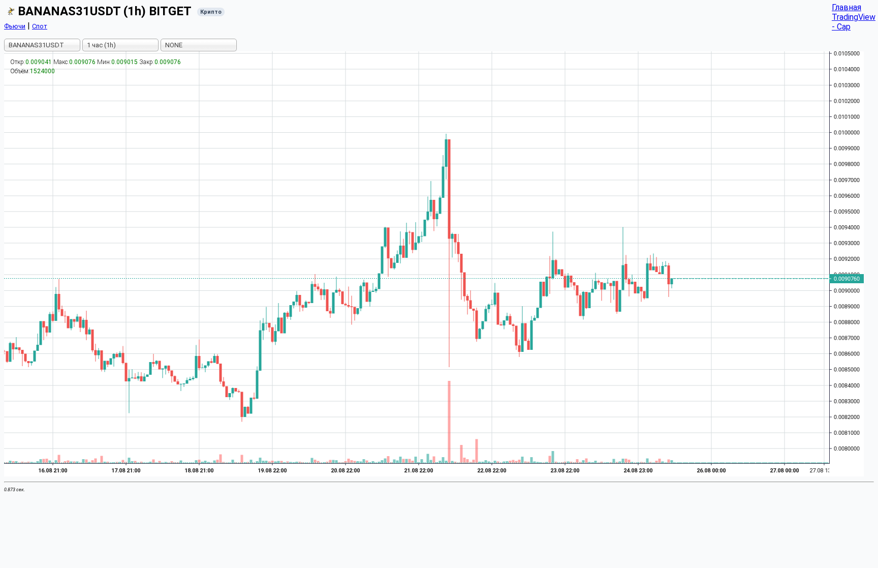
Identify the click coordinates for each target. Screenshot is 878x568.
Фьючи (14, 26)
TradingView (853, 17)
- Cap (841, 27)
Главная (846, 7)
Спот (39, 26)
